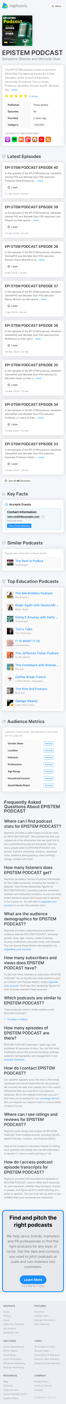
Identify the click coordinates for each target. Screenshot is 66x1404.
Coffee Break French (30, 677)
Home (6, 1311)
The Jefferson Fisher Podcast (37, 653)
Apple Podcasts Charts (15, 1394)
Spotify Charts (10, 1398)
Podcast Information (45, 1320)
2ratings (33, 96)
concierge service (49, 1098)
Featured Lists (10, 1390)
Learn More (33, 1280)
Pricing (6, 1315)
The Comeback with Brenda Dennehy (37, 665)
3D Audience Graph (44, 1346)
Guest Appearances (13, 1346)
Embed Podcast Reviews (47, 1363)
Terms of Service (43, 1385)
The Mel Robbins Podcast (34, 593)
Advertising (9, 1355)
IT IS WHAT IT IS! (27, 641)
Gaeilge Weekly (26, 701)
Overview (39, 1311)
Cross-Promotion (12, 1359)
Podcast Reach (42, 1350)
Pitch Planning (41, 1324)
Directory (8, 1385)
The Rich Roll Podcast (31, 689)
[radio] (6, 96)
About (6, 1320)
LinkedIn (38, 1390)
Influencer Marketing (14, 1363)
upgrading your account (17, 949)
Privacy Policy (41, 1381)
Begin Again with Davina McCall (37, 605)
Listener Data (41, 1315)
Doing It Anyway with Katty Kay (37, 617)
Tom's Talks (23, 629)
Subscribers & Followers (47, 1355)
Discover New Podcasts (46, 1359)
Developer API (10, 1332)
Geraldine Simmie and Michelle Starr (31, 59)
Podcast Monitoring (13, 1367)
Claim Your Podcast (13, 1324)
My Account (9, 1328)
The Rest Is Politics (29, 561)
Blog (5, 1381)
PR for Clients (10, 1350)
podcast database (14, 1059)
